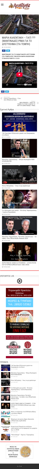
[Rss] (18, 466)
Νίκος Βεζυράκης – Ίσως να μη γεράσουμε (16, 186)
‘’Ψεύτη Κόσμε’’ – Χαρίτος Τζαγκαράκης (22, 434)
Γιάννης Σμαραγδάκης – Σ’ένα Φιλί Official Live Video (12, 99)
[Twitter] (21, 466)
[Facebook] (19, 466)
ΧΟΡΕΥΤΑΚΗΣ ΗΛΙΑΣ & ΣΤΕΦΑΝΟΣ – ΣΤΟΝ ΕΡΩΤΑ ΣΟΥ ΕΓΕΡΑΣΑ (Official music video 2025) (19, 264)
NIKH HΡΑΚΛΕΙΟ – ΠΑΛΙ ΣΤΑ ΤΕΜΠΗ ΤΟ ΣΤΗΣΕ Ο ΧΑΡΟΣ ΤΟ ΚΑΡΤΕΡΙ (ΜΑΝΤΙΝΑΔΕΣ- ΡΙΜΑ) (26, 103)
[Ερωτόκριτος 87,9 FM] (19, 6)
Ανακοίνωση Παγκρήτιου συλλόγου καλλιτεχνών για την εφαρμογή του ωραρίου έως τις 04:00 (24, 428)
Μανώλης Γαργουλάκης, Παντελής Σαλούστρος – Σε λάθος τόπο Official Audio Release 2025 (19, 237)
